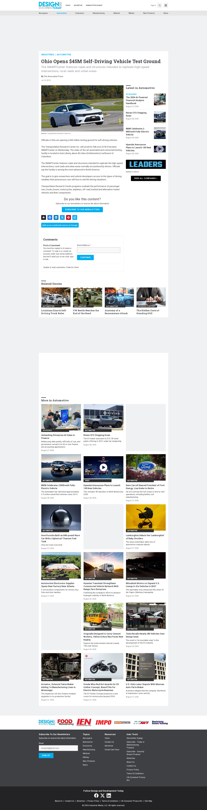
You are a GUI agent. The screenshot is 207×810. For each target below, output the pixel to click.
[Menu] (165, 5)
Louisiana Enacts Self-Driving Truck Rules (54, 312)
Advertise (81, 801)
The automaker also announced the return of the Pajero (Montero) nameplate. (145, 591)
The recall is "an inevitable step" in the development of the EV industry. (142, 641)
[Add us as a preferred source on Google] (74, 217)
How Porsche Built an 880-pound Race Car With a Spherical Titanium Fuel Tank (60, 538)
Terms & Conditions (110, 801)
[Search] (159, 5)
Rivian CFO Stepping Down (136, 114)
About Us (59, 801)
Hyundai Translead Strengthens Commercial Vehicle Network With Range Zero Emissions (100, 586)
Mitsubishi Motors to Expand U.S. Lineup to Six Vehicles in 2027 (143, 585)
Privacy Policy (93, 801)
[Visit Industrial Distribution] (122, 722)
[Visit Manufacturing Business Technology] (160, 722)
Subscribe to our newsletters (82, 209)
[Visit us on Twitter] (102, 795)
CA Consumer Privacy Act (131, 801)
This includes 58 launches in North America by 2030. (103, 493)
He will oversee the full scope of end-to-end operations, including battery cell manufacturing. (145, 494)
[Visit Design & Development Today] (47, 722)
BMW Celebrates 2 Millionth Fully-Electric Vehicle (137, 131)
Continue (85, 257)
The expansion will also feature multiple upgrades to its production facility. (58, 695)
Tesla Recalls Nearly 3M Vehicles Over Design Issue (145, 635)
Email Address (84, 245)
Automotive (64, 54)
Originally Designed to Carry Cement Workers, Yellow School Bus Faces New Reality (103, 636)
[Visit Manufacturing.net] (141, 722)
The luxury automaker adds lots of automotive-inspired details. (140, 543)
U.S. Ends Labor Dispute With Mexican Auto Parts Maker (145, 685)
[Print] (43, 217)
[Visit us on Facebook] (96, 795)
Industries (47, 54)
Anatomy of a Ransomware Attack (116, 312)
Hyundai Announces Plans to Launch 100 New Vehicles (138, 147)
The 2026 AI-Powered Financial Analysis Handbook (137, 100)
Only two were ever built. (52, 545)
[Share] (49, 217)
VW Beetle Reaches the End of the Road (86, 312)
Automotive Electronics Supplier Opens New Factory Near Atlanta (57, 585)
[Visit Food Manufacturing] (66, 722)
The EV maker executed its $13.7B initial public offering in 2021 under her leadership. (102, 439)
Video (87, 481)
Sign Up (46, 755)
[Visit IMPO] (103, 722)
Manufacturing (49, 579)
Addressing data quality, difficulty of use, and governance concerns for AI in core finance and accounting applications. (60, 444)
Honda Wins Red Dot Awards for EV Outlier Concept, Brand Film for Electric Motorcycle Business (101, 687)
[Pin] (68, 217)
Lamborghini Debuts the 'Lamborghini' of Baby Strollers (145, 537)
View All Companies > (146, 178)
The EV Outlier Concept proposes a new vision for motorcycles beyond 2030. (100, 695)
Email (41, 743)
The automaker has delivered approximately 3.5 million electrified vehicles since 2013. (60, 493)
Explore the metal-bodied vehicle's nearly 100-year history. (101, 644)
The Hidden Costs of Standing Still (147, 312)
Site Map (148, 801)
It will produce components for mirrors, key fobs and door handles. (59, 591)
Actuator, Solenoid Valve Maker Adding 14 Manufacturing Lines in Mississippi (58, 687)
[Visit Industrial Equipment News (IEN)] (83, 722)
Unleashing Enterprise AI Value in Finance (58, 436)
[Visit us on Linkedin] (109, 795)
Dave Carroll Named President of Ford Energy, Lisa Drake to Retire (145, 487)
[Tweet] (62, 217)
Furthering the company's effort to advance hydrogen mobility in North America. (102, 594)
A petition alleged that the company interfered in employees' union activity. (146, 692)
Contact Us (69, 801)
